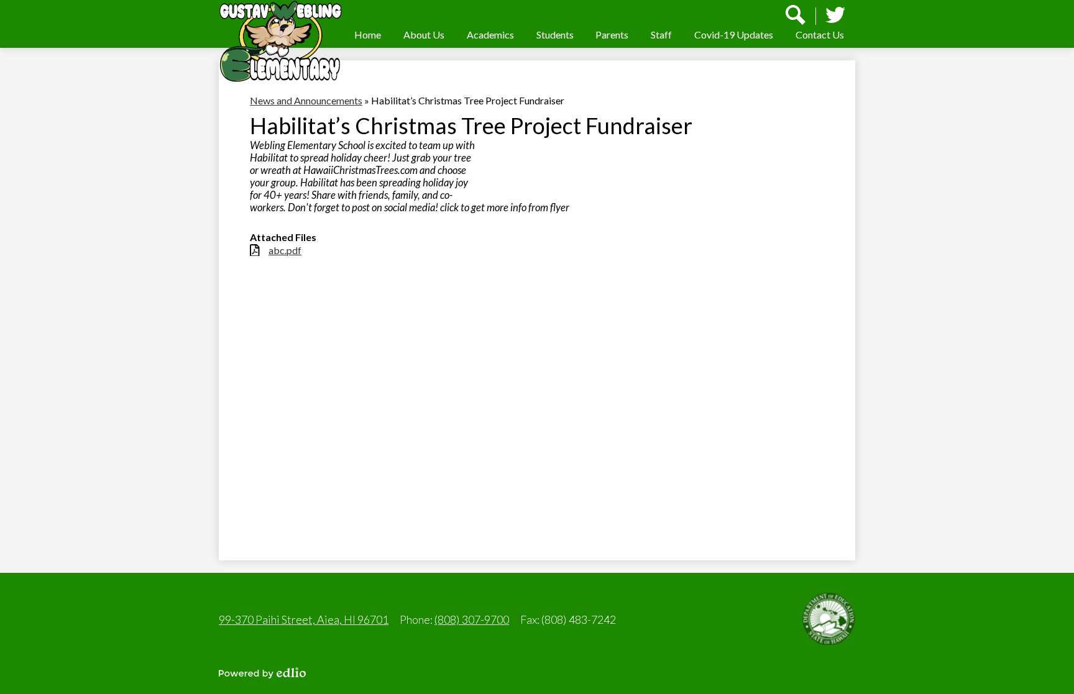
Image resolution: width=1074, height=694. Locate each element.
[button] (424, 34)
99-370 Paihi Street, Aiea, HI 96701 (303, 619)
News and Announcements (306, 100)
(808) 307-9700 (471, 619)
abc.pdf (284, 250)
